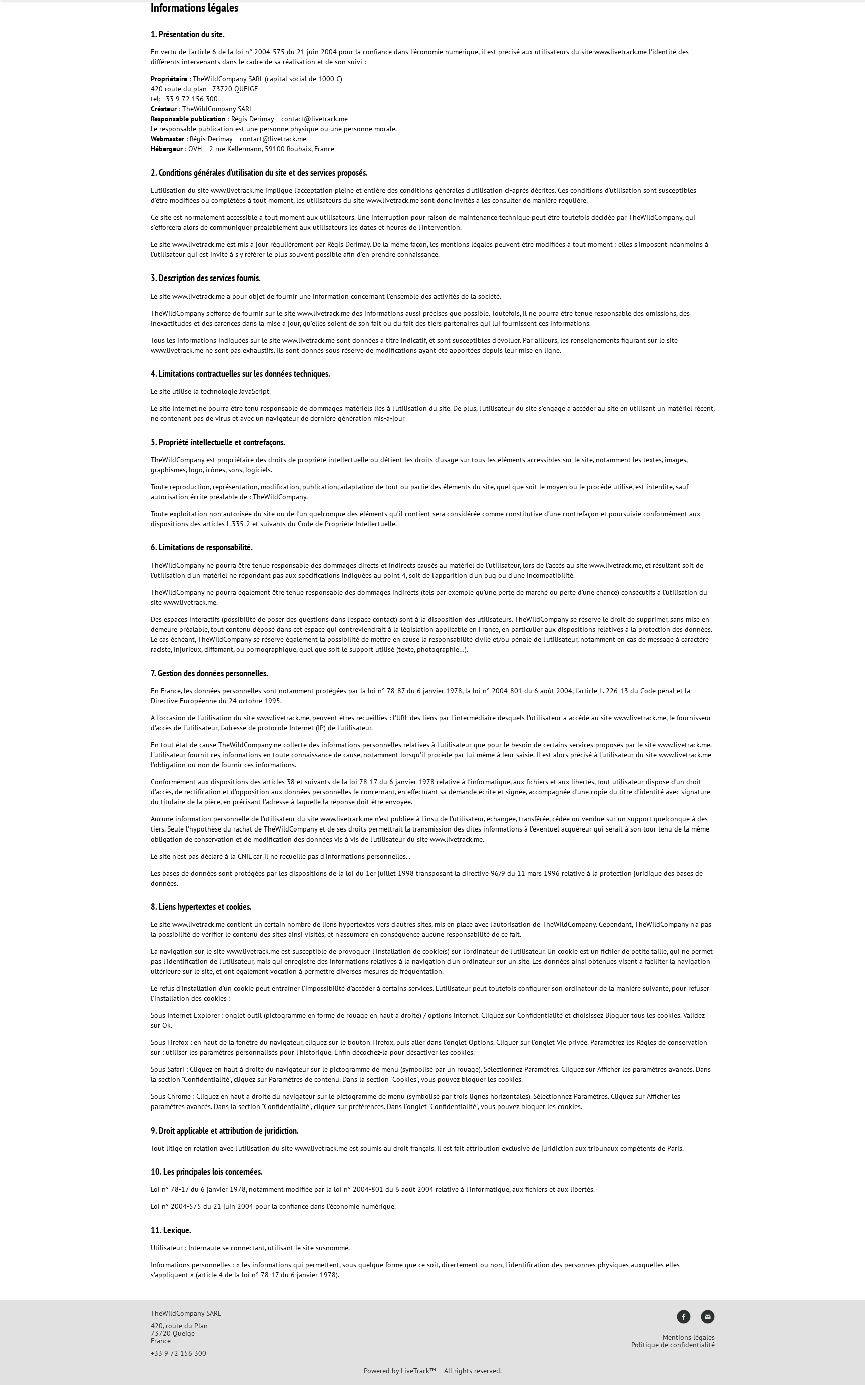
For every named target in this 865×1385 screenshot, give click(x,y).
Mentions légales (689, 1337)
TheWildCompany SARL (217, 108)
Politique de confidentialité (673, 1344)
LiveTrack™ (418, 1370)
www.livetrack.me (620, 51)
